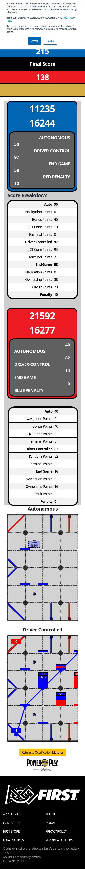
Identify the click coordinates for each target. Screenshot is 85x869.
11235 (42, 108)
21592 (42, 315)
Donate (51, 823)
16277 (42, 330)
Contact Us (11, 823)
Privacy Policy (56, 831)
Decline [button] (50, 40)
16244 (42, 122)
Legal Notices (13, 840)
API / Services (12, 814)
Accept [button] (34, 40)
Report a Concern (59, 840)
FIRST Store (11, 831)
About (50, 814)
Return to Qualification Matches (42, 752)
